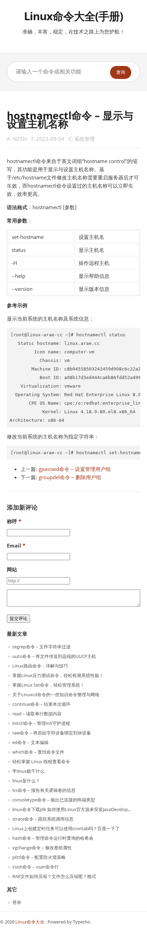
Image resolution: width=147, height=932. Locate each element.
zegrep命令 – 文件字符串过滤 (41, 647)
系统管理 (84, 138)
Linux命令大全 (30, 922)
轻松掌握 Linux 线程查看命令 (41, 761)
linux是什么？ (26, 781)
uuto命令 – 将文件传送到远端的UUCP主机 (54, 656)
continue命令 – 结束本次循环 (41, 704)
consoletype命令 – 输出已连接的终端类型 (53, 800)
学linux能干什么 (28, 771)
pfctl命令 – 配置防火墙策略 (39, 857)
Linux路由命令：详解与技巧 (40, 666)
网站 (12, 569)
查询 (120, 72)
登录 (16, 902)
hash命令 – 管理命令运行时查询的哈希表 (52, 838)
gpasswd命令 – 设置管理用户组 (75, 468)
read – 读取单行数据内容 (37, 714)
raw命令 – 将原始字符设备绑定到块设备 (51, 733)
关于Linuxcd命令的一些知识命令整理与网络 (55, 694)
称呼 (12, 521)
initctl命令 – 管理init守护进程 (41, 723)
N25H (20, 138)
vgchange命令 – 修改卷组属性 (42, 848)
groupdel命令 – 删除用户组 (70, 477)
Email (14, 545)
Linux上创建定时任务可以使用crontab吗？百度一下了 (66, 828)
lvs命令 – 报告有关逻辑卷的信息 (44, 790)
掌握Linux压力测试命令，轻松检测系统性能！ (58, 675)
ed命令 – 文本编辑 (30, 742)
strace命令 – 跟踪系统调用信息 (43, 819)
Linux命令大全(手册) (73, 16)
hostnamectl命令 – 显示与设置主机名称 (70, 119)
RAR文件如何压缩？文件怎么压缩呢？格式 (54, 876)
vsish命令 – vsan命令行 (35, 867)
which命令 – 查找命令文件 (38, 752)
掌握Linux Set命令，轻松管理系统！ (48, 685)
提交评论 (18, 618)
